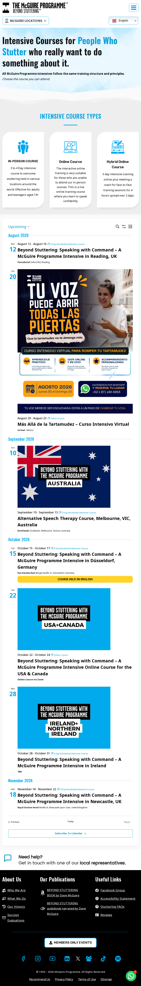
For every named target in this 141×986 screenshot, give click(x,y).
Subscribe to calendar (68, 833)
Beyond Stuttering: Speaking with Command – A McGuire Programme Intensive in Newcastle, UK (69, 798)
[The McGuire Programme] (35, 8)
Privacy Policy (64, 979)
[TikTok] (103, 958)
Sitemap (106, 979)
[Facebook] (23, 958)
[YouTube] (52, 958)
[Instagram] (38, 958)
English (123, 20)
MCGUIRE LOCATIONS (26, 21)
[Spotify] (118, 958)
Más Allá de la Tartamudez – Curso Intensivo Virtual (73, 424)
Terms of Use (87, 979)
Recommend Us (39, 979)
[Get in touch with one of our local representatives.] (79, 860)
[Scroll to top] (6, 977)
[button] (131, 976)
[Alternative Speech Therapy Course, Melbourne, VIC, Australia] (75, 477)
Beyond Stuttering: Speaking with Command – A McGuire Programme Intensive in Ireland (69, 762)
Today (70, 821)
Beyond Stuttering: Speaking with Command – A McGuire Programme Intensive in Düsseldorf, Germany (69, 560)
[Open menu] (133, 8)
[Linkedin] (67, 958)
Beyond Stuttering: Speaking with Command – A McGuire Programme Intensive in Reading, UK (69, 253)
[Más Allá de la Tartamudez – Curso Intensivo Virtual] (75, 341)
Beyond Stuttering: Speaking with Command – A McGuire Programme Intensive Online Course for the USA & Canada (75, 667)
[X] (78, 959)
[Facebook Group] (89, 958)
